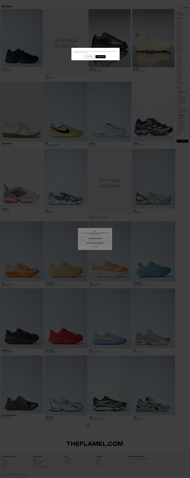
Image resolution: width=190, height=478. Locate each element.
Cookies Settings (89, 56)
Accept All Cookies (100, 56)
